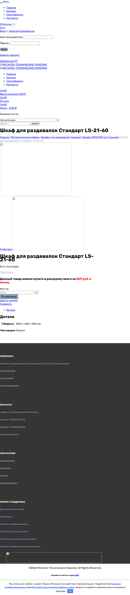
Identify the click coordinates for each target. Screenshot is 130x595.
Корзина (4, 476)
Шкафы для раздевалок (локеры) (61, 137)
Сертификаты (14, 14)
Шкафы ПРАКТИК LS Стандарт (100, 137)
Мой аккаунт (5, 468)
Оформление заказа (9, 483)
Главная (11, 7)
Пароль (4, 43)
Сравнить (6, 303)
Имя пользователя (11, 37)
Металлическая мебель (25, 137)
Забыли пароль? (10, 55)
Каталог (11, 11)
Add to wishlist (9, 300)
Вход (2, 27)
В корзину (9, 296)
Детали (10, 310)
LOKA (77, 575)
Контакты (12, 18)
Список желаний (7, 461)
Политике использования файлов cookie (53, 587)
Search (35, 123)
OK (70, 591)
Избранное (8, 24)
